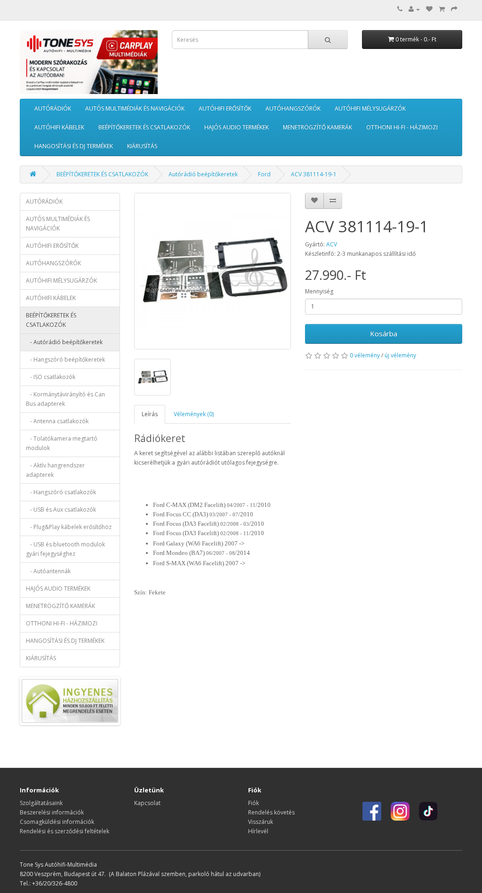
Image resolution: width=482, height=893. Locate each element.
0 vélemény (365, 355)
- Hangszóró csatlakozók (61, 492)
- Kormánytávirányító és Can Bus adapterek (65, 399)
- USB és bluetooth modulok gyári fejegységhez (65, 549)
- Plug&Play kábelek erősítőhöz (69, 527)
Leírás (150, 414)
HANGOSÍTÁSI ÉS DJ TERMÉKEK (73, 146)
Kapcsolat (147, 803)
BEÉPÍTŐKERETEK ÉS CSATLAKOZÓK (144, 127)
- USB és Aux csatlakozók (61, 510)
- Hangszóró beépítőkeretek (65, 360)
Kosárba (383, 333)
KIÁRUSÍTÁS (142, 146)
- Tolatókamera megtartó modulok (61, 443)
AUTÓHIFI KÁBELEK (59, 127)
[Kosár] (442, 9)
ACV (331, 244)
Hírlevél (258, 831)
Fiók (253, 803)
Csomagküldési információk (57, 822)
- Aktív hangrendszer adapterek (55, 470)
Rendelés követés (271, 812)
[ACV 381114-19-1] (212, 271)
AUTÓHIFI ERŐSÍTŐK (225, 108)
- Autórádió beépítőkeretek (64, 342)
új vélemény (400, 355)
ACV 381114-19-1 (314, 174)
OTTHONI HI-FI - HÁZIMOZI (402, 127)
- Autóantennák (48, 571)
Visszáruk (260, 822)
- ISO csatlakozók (50, 377)
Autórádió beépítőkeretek (203, 174)
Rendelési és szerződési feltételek (64, 831)
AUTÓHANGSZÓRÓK (293, 108)
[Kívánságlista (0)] (429, 9)
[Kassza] (454, 9)
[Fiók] (414, 9)
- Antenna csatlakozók (57, 421)
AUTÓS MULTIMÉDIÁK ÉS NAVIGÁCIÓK (135, 108)
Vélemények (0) (194, 414)
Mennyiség (319, 291)
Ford (264, 174)
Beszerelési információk (52, 812)
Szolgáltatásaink (41, 803)
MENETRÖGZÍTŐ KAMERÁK (317, 127)
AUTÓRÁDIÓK (52, 108)
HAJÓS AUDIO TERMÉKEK (236, 127)
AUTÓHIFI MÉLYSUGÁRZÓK (370, 108)
